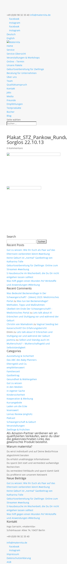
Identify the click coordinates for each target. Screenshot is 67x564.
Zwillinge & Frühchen (18, 429)
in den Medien (15, 386)
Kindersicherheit (16, 394)
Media (10, 96)
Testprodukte (14, 107)
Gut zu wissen (14, 383)
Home (10, 45)
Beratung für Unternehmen (22, 73)
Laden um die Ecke (17, 406)
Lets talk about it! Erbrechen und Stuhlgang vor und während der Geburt (33, 316)
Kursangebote (14, 402)
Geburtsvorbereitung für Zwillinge (25, 69)
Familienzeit (13, 371)
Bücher (10, 111)
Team (10, 80)
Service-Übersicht (16, 53)
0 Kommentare (15, 148)
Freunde (11, 100)
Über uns (12, 77)
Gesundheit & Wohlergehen (22, 379)
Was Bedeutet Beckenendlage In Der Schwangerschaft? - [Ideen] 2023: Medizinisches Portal (33, 297)
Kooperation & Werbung (20, 398)
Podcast (11, 418)
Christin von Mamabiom (20, 324)
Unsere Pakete (14, 65)
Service (10, 49)
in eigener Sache (16, 390)
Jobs (9, 92)
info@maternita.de (17, 542)
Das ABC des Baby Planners (22, 359)
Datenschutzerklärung (19, 558)
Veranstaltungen (16, 425)
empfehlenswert (16, 367)
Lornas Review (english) (19, 414)
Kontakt (11, 88)
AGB (9, 562)
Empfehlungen (15, 104)
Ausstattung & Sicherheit (20, 355)
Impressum (13, 554)
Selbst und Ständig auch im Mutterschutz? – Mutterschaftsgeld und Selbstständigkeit (28, 343)
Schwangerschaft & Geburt (21, 421)
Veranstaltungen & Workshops (23, 57)
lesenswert (13, 410)
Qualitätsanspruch (17, 84)
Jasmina (11, 339)
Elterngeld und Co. (17, 363)
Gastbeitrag (13, 375)
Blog (9, 115)
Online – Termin (15, 61)
